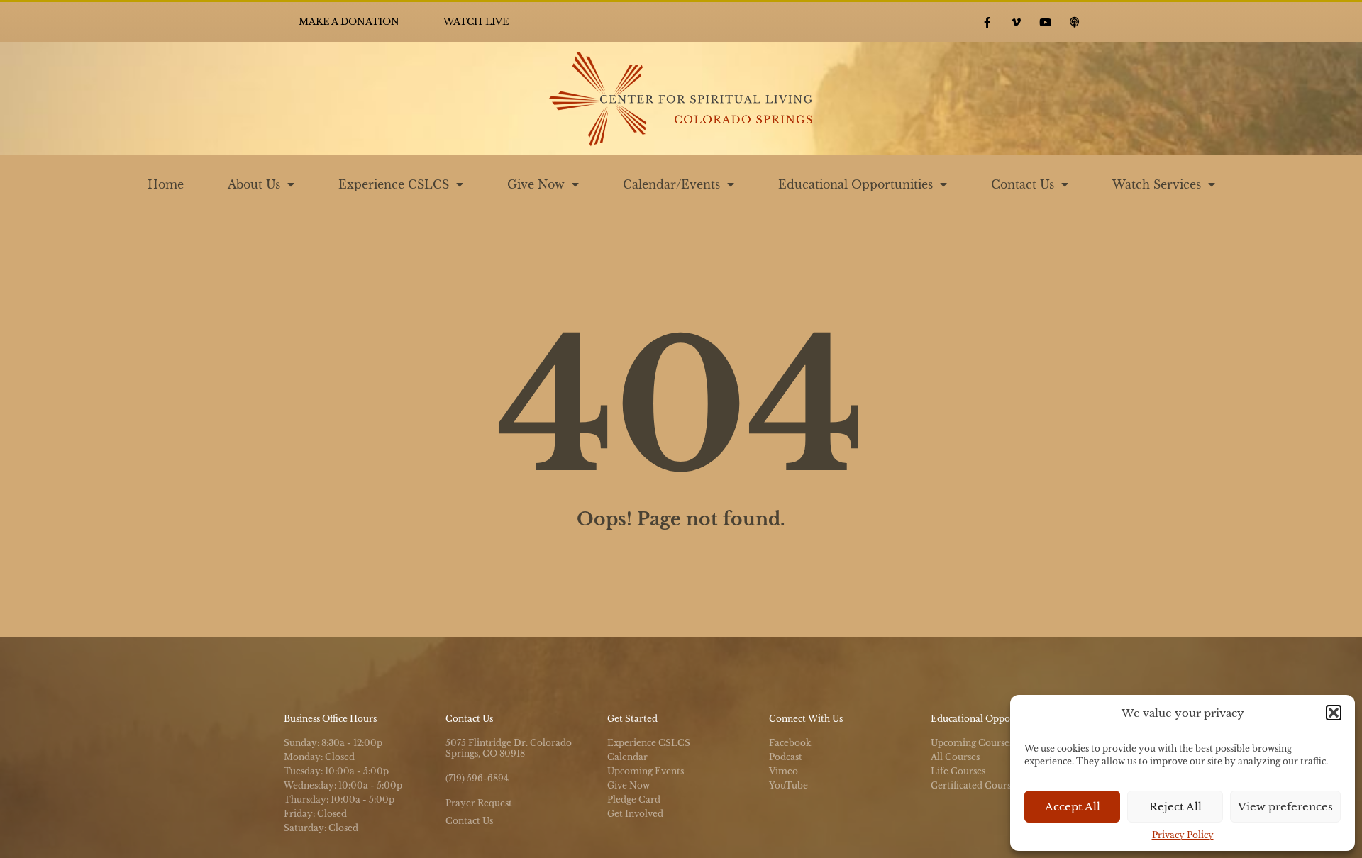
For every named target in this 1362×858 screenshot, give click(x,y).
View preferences (1285, 806)
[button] (1334, 713)
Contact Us (1022, 184)
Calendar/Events (671, 184)
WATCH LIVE (476, 22)
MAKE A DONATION (349, 22)
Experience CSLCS (393, 184)
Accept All (1072, 806)
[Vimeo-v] (1016, 22)
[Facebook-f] (987, 22)
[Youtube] (1045, 22)
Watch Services (1156, 184)
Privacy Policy (1183, 835)
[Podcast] (1074, 22)
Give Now (536, 184)
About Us (254, 184)
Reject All (1175, 806)
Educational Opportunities (855, 184)
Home (166, 184)
